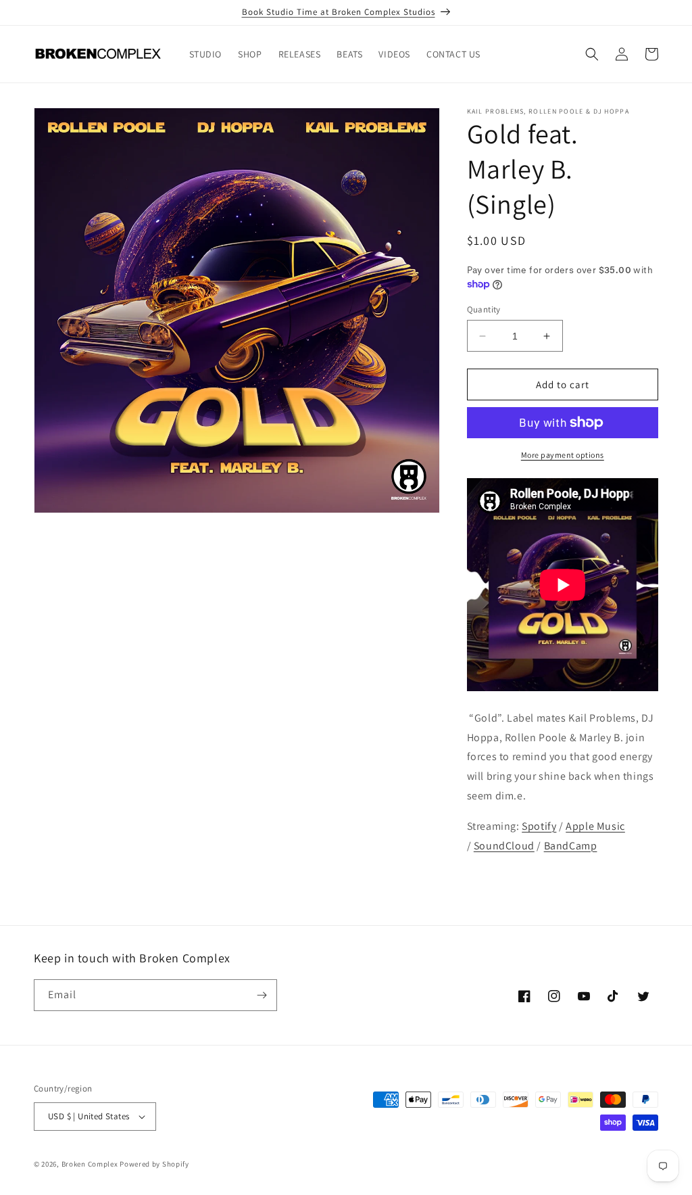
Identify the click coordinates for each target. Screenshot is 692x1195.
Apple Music (595, 826)
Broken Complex (89, 1164)
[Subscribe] (261, 995)
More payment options (562, 455)
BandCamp (570, 846)
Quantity (484, 309)
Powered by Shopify (154, 1164)
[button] (592, 54)
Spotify (539, 826)
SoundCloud (504, 846)
